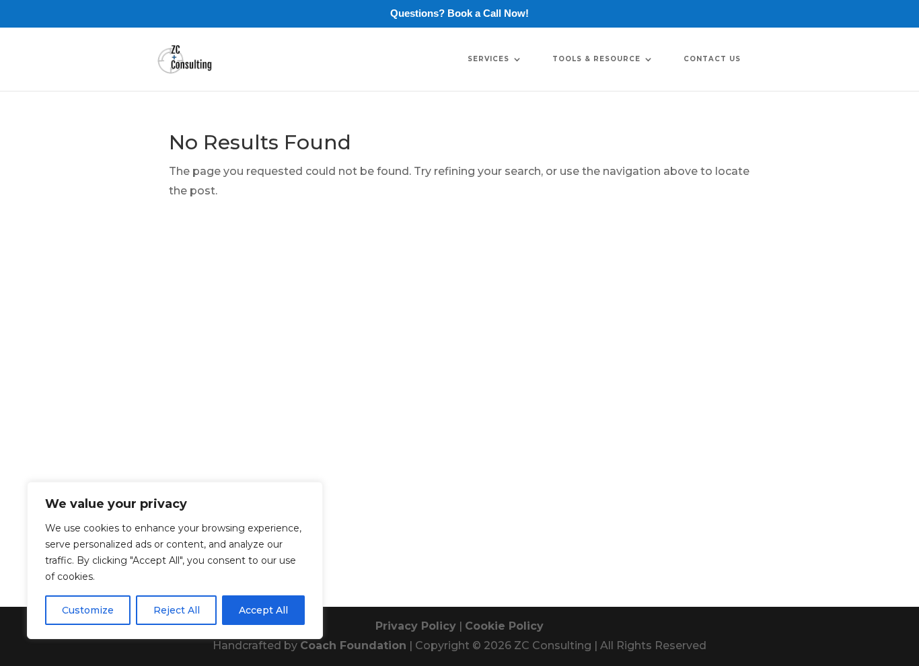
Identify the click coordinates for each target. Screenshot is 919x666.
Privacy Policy (415, 626)
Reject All (176, 610)
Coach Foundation (353, 645)
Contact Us (712, 58)
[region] (175, 560)
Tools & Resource (596, 58)
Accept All (263, 610)
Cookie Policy (504, 626)
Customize (88, 610)
